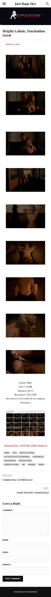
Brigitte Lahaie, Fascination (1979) (24, 33)
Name (6, 540)
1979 (14, 453)
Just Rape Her (25, 3)
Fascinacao (38, 456)
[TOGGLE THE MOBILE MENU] (4, 3)
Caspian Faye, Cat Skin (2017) (17, 479)
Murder (31, 464)
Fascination (9, 460)
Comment (8, 510)
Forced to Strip (11, 464)
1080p (6, 453)
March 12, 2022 (13, 44)
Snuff (41, 464)
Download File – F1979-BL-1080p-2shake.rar (25, 445)
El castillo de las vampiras (16, 456)
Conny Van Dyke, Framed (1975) (33, 492)
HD (23, 464)
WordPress (31, 592)
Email (6, 552)
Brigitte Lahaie (27, 453)
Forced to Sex (25, 460)
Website (7, 565)
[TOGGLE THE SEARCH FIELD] (47, 3)
